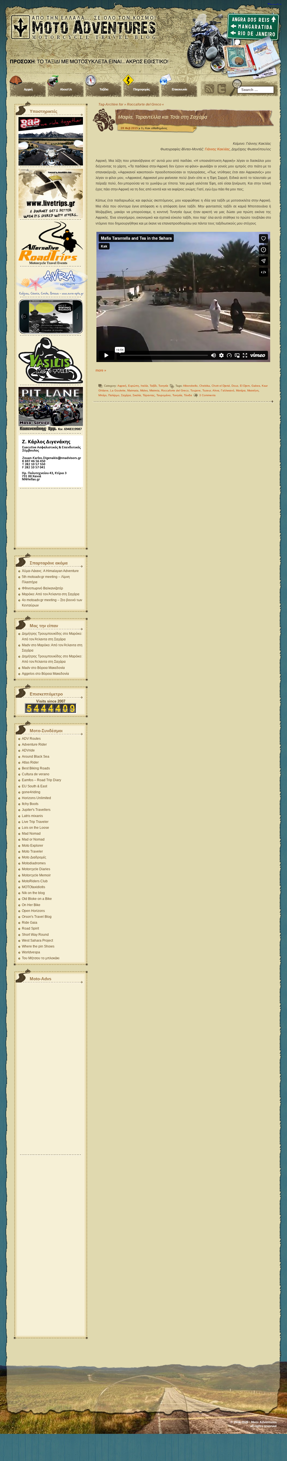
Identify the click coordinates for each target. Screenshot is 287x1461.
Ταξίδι (153, 385)
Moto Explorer (32, 846)
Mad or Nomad (33, 839)
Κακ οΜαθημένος (156, 128)
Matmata (132, 390)
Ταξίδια (103, 89)
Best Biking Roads (36, 768)
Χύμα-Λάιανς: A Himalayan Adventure (50, 571)
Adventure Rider (34, 744)
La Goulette (118, 390)
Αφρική (121, 385)
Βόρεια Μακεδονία (51, 668)
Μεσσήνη (253, 390)
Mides (144, 390)
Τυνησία (163, 385)
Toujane (195, 390)
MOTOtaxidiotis (33, 887)
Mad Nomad (31, 833)
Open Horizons (33, 911)
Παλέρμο (113, 395)
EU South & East (34, 786)
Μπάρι (102, 395)
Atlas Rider (30, 762)
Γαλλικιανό (227, 390)
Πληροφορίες (141, 89)
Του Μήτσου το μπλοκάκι (40, 958)
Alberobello (190, 385)
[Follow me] (221, 89)
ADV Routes (31, 739)
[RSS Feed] (209, 89)
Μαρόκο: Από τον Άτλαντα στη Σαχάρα (50, 594)
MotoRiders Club (35, 881)
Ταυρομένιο (163, 395)
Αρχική (28, 89)
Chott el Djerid (221, 385)
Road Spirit (30, 928)
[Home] (143, 36)
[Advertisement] (51, 518)
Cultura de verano (35, 774)
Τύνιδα (188, 395)
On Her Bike (31, 905)
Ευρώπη (133, 385)
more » (101, 370)
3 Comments (207, 395)
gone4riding (31, 792)
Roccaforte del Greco (175, 390)
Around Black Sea (35, 756)
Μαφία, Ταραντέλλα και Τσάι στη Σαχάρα (162, 117)
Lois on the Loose (35, 828)
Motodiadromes (34, 863)
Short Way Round (35, 935)
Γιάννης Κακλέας (217, 149)
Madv (26, 645)
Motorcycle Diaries (36, 869)
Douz (235, 385)
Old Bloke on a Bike (37, 899)
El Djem (245, 385)
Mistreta (154, 390)
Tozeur (206, 390)
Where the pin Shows (38, 946)
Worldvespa (31, 952)
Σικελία (137, 395)
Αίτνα (215, 390)
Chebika (204, 385)
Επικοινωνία (179, 89)
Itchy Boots (30, 804)
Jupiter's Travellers (36, 810)
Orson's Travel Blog (37, 917)
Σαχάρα (126, 395)
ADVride (28, 750)
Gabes (255, 385)
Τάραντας (149, 395)
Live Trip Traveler (35, 822)
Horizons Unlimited (36, 798)
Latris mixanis (32, 816)
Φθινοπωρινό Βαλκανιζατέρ (42, 588)
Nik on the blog (33, 893)
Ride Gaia (29, 923)
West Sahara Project (37, 940)
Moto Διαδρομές (34, 857)
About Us (66, 89)
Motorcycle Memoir (36, 875)
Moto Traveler (32, 851)
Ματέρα (241, 390)
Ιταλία (144, 385)
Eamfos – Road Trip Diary (41, 780)
